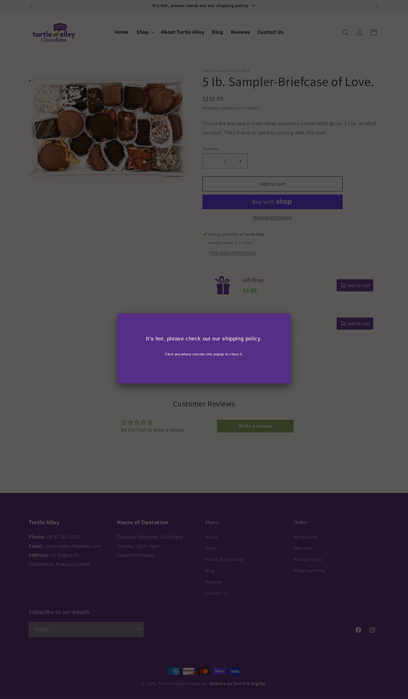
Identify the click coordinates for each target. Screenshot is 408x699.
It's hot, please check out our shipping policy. (204, 339)
